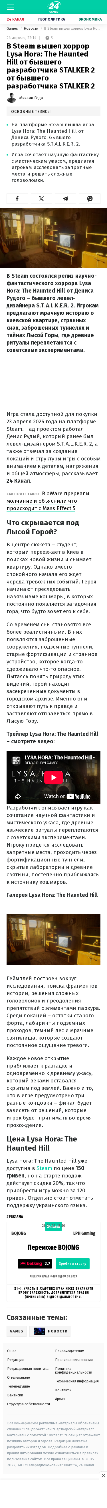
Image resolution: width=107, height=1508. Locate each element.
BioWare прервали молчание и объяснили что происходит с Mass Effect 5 (48, 501)
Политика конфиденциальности (73, 1370)
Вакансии (15, 1395)
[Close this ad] (103, 1475)
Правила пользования (74, 1360)
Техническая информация (77, 1381)
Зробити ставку (72, 1264)
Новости (31, 28)
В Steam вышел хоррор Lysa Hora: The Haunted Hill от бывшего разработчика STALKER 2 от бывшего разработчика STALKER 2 (72, 28)
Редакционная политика (28, 1368)
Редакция (15, 1360)
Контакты (63, 1390)
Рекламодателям (69, 1351)
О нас (11, 1351)
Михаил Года (31, 98)
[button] (17, 199)
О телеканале (18, 1377)
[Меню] (10, 7)
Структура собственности (28, 1404)
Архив (60, 1399)
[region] (53, 1494)
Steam (45, 1168)
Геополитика (51, 19)
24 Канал (15, 19)
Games (13, 28)
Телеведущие (18, 1386)
